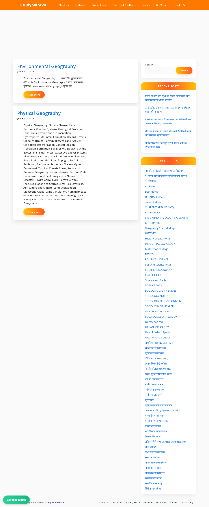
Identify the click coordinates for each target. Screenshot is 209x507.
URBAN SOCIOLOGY (157, 327)
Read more (34, 94)
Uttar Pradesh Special (158, 332)
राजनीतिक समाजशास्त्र (156, 431)
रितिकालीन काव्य (153, 436)
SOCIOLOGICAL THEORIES (160, 290)
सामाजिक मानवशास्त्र (155, 473)
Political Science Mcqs (158, 264)
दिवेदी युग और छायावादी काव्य (158, 374)
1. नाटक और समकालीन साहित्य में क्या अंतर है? (166, 176)
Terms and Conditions (123, 4)
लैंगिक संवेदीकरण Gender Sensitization (165, 441)
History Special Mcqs (157, 238)
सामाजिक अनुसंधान (154, 467)
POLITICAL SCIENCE (157, 259)
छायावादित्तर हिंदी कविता (156, 363)
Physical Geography (39, 113)
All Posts (150, 186)
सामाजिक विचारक (153, 478)
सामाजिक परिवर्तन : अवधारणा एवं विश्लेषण (164, 171)
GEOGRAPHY (152, 223)
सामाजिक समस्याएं (153, 483)
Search (149, 64)
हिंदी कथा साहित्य (153, 488)
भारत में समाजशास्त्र (155, 415)
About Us (64, 4)
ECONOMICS (152, 212)
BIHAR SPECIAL (154, 197)
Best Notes (151, 191)
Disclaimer (80, 4)
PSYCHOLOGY (153, 275)
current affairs (153, 202)
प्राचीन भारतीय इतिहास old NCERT (162, 410)
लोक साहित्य (151, 447)
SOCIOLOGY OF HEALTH (159, 306)
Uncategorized (154, 322)
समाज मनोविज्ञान (152, 457)
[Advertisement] (104, 32)
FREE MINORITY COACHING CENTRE (166, 217)
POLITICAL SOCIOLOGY (159, 270)
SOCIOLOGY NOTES (156, 296)
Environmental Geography (46, 66)
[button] (184, 5)
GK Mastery (162, 4)
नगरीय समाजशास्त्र (154, 384)
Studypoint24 (33, 5)
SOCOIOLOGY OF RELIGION (161, 316)
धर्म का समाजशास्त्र (154, 379)
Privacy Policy (99, 4)
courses (146, 4)
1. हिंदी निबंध (151, 181)
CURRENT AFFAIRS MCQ (159, 207)
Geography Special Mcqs (160, 228)
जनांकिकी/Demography (158, 368)
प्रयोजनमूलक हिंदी (153, 395)
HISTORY (150, 233)
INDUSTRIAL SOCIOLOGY (160, 243)
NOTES (149, 254)
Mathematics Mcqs (156, 249)
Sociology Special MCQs (159, 311)
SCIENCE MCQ (153, 285)
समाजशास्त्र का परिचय (155, 462)
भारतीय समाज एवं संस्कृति (156, 421)
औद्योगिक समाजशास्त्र (155, 348)
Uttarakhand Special (157, 337)
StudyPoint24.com (34, 502)
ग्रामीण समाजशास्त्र (154, 353)
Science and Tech (155, 280)
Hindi (177, 4)
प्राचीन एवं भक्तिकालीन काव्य (158, 405)
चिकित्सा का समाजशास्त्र (157, 358)
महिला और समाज (153, 426)
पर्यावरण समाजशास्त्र (154, 389)
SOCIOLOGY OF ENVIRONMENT (164, 301)
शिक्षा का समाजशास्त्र (155, 452)
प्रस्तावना (149, 400)
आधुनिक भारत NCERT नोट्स (159, 342)
